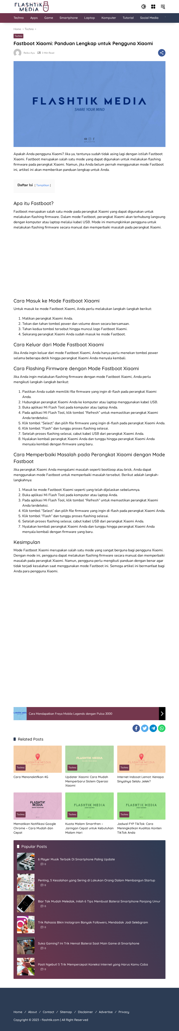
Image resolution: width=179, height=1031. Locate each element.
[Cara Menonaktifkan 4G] (38, 759)
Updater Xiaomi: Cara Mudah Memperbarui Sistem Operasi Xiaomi (86, 781)
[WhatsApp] (161, 728)
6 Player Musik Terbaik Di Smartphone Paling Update (76, 859)
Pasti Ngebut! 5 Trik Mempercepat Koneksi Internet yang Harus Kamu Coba (93, 964)
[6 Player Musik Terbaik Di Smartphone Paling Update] (25, 861)
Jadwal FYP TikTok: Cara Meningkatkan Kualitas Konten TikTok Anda (139, 828)
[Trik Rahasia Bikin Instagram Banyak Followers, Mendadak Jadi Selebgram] (25, 924)
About (32, 1012)
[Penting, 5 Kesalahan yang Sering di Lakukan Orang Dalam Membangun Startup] (25, 882)
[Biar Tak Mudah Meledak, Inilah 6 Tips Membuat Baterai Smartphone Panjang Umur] (25, 903)
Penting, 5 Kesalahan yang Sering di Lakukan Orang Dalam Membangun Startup (96, 880)
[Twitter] (144, 728)
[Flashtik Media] (31, 6)
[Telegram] (153, 728)
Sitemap (66, 1012)
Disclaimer (85, 1012)
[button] (143, 6)
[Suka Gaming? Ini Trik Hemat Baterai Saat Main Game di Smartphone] (25, 945)
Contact (48, 1012)
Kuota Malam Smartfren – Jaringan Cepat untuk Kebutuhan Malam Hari (89, 828)
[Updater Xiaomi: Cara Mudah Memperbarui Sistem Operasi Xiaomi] (89, 759)
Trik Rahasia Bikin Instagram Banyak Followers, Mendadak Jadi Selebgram (93, 922)
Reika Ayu (29, 53)
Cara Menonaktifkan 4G (31, 777)
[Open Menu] (153, 6)
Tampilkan (42, 185)
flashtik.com (50, 1020)
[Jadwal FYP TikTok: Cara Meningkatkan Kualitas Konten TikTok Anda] (141, 806)
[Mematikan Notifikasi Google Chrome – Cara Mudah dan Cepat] (38, 806)
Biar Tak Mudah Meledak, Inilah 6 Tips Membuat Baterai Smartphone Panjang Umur (99, 901)
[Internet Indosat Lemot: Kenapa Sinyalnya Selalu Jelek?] (141, 759)
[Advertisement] (89, 265)
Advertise (106, 1012)
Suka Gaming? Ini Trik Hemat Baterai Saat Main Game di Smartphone (88, 943)
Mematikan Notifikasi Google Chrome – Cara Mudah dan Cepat (35, 828)
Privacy (124, 1012)
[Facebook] (136, 728)
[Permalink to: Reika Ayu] (19, 53)
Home (18, 1012)
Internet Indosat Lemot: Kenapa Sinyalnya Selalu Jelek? (140, 779)
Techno (18, 36)
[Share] (161, 53)
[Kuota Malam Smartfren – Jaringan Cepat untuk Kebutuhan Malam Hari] (89, 806)
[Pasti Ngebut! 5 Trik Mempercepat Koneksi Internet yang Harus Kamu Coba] (25, 966)
